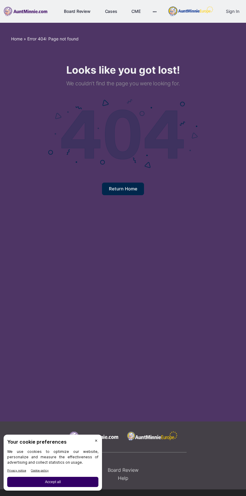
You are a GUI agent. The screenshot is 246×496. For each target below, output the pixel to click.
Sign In (232, 11)
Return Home (123, 189)
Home (16, 38)
